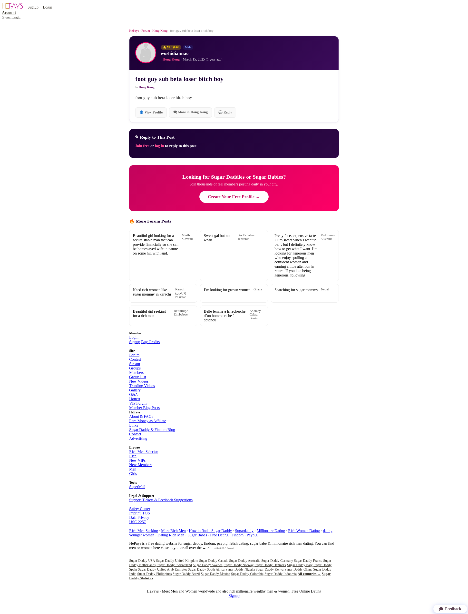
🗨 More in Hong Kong (190, 112)
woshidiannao (175, 53)
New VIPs (137, 460)
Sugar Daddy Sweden (208, 565)
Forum (145, 30)
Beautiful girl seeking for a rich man (160, 313)
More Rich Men (173, 531)
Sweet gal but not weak (230, 238)
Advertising (138, 438)
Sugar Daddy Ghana (298, 569)
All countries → (309, 574)
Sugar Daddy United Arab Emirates (162, 569)
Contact (135, 434)
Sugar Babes (197, 535)
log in (159, 146)
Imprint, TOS (139, 513)
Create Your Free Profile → (234, 196)
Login (47, 7)
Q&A (133, 394)
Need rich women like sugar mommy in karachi (159, 293)
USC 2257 (137, 522)
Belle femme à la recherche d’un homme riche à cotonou (232, 315)
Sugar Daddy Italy (299, 565)
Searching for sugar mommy (301, 290)
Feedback (453, 609)
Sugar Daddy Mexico (215, 574)
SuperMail (137, 487)
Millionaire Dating (271, 531)
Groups (135, 368)
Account (9, 12)
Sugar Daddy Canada (213, 561)
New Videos (138, 381)
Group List (137, 377)
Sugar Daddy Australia (244, 561)
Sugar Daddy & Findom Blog (152, 430)
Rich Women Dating (304, 531)
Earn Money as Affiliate (147, 421)
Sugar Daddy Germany (277, 561)
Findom (238, 535)
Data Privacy (139, 517)
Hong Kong (160, 30)
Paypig (252, 535)
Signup (33, 7)
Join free (142, 146)
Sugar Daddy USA (142, 561)
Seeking (152, 531)
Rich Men (137, 531)
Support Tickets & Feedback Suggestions (161, 500)
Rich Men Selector (143, 452)
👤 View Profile (151, 112)
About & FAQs (141, 416)
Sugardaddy (244, 531)
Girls (133, 473)
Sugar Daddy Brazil (186, 574)
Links (133, 425)
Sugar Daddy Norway (239, 565)
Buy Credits (150, 342)
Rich (132, 456)
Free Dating (219, 535)
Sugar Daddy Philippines (154, 574)
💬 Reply (225, 112)
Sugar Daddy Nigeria (240, 569)
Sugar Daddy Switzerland (174, 565)
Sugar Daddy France (308, 561)
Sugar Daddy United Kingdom (177, 561)
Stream (134, 364)
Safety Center (139, 509)
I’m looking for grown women (233, 290)
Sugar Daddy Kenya (269, 569)
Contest (135, 359)
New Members (140, 465)
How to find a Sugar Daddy (210, 531)
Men (132, 469)
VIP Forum (137, 403)
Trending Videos (142, 386)
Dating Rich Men (170, 535)
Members (136, 372)
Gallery (135, 390)
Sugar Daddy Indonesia (280, 574)
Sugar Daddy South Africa (206, 569)
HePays (134, 30)
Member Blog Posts (144, 408)
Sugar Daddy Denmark (270, 565)
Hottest (134, 399)
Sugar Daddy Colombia (247, 574)
